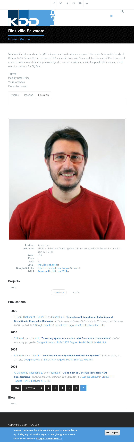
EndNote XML (92, 325)
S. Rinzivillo (20, 338)
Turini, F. (35, 338)
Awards (15, 95)
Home (12, 39)
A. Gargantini (20, 372)
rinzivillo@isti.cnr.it (48, 265)
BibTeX (58, 325)
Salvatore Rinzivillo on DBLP (53, 271)
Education (43, 95)
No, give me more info (49, 438)
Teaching (28, 95)
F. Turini (18, 317)
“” (75, 338)
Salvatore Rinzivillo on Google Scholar (59, 268)
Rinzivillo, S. (58, 317)
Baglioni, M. (29, 317)
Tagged (72, 325)
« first (16, 387)
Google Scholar (44, 325)
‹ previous (58, 292)
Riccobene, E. (35, 372)
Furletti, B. (41, 317)
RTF (65, 325)
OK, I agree (112, 432)
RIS (102, 325)
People (25, 39)
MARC (81, 325)
